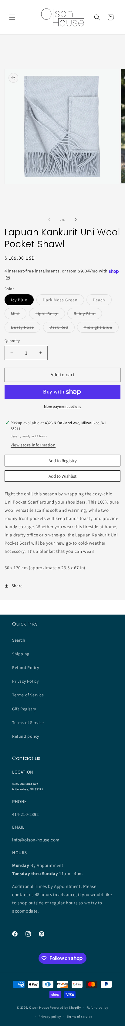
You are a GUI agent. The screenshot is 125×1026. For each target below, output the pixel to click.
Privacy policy (50, 1016)
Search (18, 640)
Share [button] (17, 585)
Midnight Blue (101, 328)
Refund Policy (25, 667)
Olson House (39, 1007)
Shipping (20, 654)
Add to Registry (63, 460)
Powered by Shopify (65, 1007)
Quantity (12, 340)
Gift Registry (24, 709)
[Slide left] (49, 219)
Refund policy (25, 736)
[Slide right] (76, 219)
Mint (18, 314)
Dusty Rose (25, 328)
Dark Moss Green (63, 301)
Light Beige (50, 314)
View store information (33, 445)
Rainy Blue (88, 314)
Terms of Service (28, 695)
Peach (102, 301)
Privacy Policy (25, 681)
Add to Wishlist (62, 476)
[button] (12, 17)
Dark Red (62, 328)
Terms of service (79, 1016)
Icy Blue (19, 300)
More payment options (62, 406)
